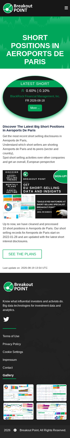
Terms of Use (11, 336)
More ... (35, 107)
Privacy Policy (12, 344)
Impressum (10, 359)
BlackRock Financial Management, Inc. (35, 96)
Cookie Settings (13, 351)
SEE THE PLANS (22, 254)
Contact (8, 367)
